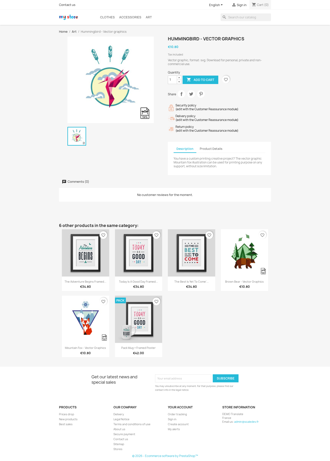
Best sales (66, 424)
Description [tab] (184, 149)
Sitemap (118, 444)
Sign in (172, 419)
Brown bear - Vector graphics (244, 281)
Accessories (130, 17)
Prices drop (66, 414)
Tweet (191, 94)
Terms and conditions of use (131, 424)
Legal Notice (121, 419)
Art (149, 17)
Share (181, 94)
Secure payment (124, 434)
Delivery (118, 414)
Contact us (67, 5)
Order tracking (177, 414)
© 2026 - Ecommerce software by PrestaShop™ (165, 456)
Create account (178, 424)
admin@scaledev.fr (246, 421)
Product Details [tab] (211, 149)
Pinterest (201, 94)
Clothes (107, 17)
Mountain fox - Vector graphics (85, 348)
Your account (180, 407)
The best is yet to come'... (191, 281)
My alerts (174, 429)
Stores (117, 449)
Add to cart (200, 79)
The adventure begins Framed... (85, 281)
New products (68, 419)
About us (119, 429)
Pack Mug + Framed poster (138, 348)
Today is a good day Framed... (138, 281)
